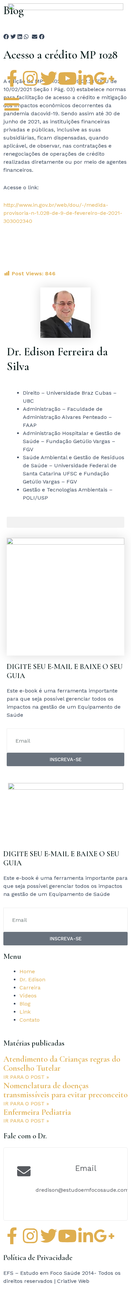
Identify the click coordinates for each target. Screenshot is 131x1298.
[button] (65, 522)
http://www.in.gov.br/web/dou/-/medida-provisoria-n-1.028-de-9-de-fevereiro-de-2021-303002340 (62, 213)
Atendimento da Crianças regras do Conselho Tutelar (61, 1063)
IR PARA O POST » (26, 1077)
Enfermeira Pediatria (37, 1112)
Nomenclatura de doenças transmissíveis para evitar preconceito (65, 1090)
